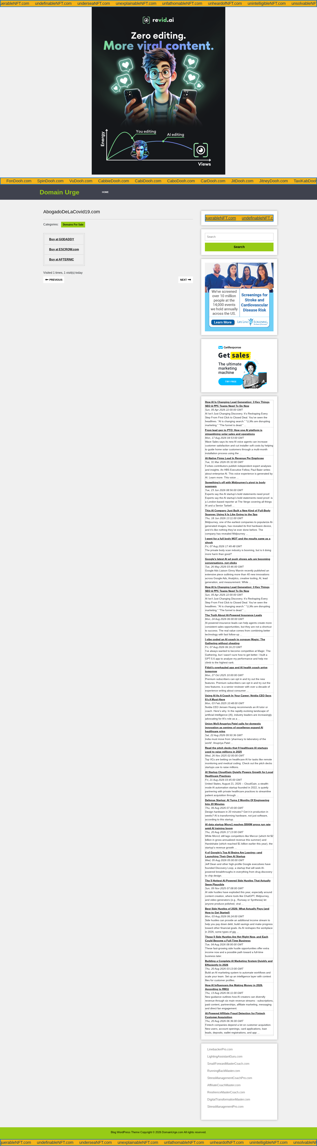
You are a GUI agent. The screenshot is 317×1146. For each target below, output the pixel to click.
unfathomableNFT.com (139, 3)
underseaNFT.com (50, 3)
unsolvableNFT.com (265, 3)
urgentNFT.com (302, 3)
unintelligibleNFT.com (224, 3)
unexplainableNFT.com (93, 3)
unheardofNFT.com (182, 3)
